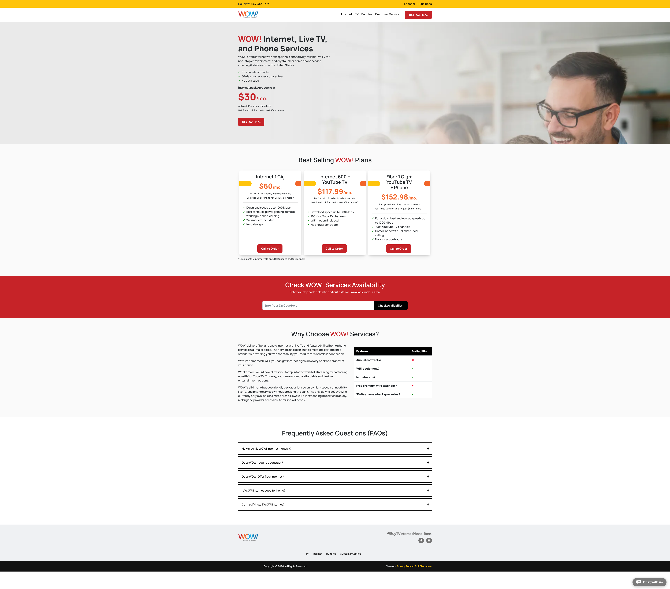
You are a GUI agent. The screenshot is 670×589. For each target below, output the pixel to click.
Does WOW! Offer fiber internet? (263, 476)
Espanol (409, 4)
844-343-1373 (260, 4)
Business (425, 4)
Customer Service (387, 14)
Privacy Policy (404, 566)
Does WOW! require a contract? (262, 462)
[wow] (248, 537)
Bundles (366, 14)
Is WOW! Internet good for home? (263, 490)
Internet (346, 14)
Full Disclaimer (423, 566)
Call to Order (270, 248)
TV (357, 14)
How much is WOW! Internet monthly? (267, 448)
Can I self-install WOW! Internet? (263, 504)
